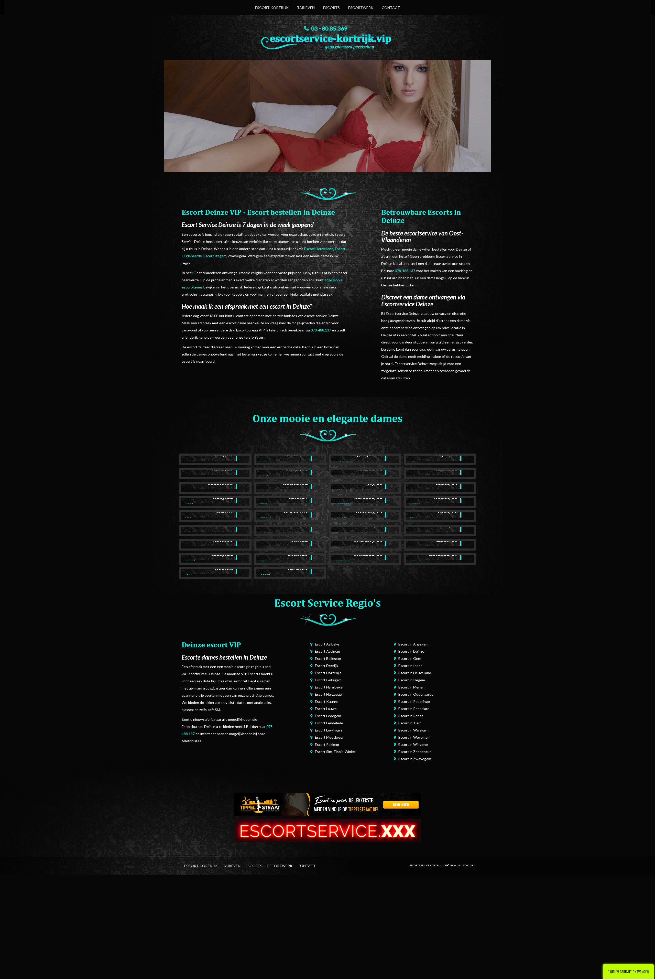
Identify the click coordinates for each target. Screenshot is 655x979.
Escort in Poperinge (414, 701)
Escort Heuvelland (318, 248)
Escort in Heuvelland (414, 673)
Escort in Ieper (410, 665)
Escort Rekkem (327, 744)
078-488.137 (321, 330)
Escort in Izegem (411, 680)
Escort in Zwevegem (414, 759)
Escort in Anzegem (413, 644)
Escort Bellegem (328, 658)
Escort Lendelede (329, 723)
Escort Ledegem (328, 716)
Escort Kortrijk (272, 7)
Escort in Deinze (411, 651)
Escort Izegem (214, 256)
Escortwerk (360, 7)
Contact (391, 7)
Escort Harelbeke (329, 687)
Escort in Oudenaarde (415, 694)
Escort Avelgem (327, 651)
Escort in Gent (410, 658)
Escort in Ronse (410, 716)
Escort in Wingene (413, 744)
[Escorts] (327, 804)
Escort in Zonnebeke (415, 751)
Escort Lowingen (328, 730)
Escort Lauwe (326, 708)
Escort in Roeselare (413, 708)
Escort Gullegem (328, 680)
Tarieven (306, 7)
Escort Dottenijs (328, 673)
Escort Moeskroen (329, 737)
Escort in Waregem (413, 730)
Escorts (331, 7)
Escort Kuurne (326, 701)
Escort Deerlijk (326, 665)
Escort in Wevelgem (414, 737)
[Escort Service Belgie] (327, 829)
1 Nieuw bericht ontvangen (628, 971)
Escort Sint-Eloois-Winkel (335, 751)
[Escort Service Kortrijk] (327, 40)
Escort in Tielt (409, 723)
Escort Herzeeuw (329, 694)
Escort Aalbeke (327, 644)
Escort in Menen (411, 687)
